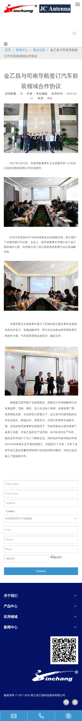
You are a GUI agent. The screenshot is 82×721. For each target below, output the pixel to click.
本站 (49, 98)
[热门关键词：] (74, 33)
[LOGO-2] (55, 675)
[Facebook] (66, 702)
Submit (41, 571)
